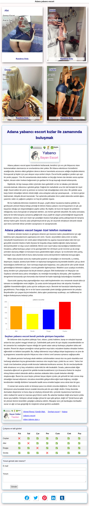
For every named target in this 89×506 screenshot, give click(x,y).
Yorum (5, 474)
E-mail (5, 466)
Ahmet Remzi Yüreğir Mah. (34, 412)
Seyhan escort (54, 412)
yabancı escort (29, 416)
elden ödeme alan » (31, 419)
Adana (64, 412)
